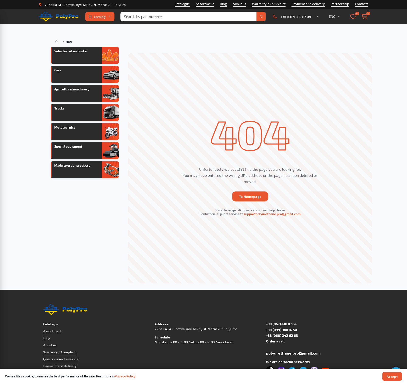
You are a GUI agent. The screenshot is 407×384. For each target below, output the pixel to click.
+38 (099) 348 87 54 (281, 330)
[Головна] (57, 41)
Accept (392, 376)
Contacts (361, 4)
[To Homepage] (59, 16)
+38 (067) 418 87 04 (281, 324)
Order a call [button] (275, 341)
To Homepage (250, 196)
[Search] (261, 16)
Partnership (340, 4)
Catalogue (182, 4)
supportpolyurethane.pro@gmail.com (272, 214)
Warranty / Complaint (269, 4)
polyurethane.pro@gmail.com (293, 353)
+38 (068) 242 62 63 (282, 335)
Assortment (205, 4)
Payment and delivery (308, 4)
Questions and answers (61, 359)
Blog (223, 4)
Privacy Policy (125, 376)
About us (239, 4)
